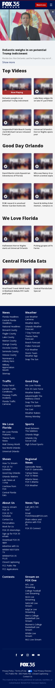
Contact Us (7, 519)
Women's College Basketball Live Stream (33, 627)
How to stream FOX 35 (9, 508)
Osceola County (9, 347)
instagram (27, 655)
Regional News (31, 460)
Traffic (6, 381)
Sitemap (6, 373)
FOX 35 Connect (33, 528)
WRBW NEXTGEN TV (10, 551)
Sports (29, 424)
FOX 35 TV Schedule (7, 468)
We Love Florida (33, 385)
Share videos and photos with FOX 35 (33, 522)
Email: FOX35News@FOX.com (36, 514)
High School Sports (34, 444)
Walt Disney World (11, 444)
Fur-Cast (29, 409)
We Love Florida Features (10, 433)
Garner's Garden (33, 405)
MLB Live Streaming (30, 598)
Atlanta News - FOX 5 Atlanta (32, 480)
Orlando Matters (10, 476)
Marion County (9, 340)
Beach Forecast (32, 342)
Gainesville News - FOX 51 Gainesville (34, 468)
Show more (8, 62)
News (6, 312)
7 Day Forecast (32, 332)
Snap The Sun (31, 359)
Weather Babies (32, 392)
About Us (8, 503)
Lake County (8, 337)
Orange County (9, 344)
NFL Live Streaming (30, 586)
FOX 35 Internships (11, 530)
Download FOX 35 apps (11, 541)
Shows (6, 459)
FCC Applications (10, 569)
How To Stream (9, 463)
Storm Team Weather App (31, 354)
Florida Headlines (10, 316)
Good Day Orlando (11, 473)
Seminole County (10, 351)
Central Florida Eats (9, 494)
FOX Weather (31, 349)
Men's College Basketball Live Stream (32, 618)
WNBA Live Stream (30, 634)
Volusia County (9, 354)
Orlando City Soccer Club (31, 439)
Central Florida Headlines (9, 321)
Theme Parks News (8, 439)
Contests (8, 577)
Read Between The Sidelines (32, 429)
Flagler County (9, 333)
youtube (33, 655)
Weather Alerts (32, 323)
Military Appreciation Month (8, 367)
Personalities (8, 523)
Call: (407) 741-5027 (32, 508)
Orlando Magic (32, 434)
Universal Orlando (10, 451)
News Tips (32, 503)
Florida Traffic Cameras (9, 402)
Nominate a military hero (8, 359)
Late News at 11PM (8, 481)
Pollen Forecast (32, 346)
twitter (22, 655)
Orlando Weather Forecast (33, 328)
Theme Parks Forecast (31, 337)
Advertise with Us (10, 546)
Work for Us (8, 526)
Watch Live (41, 5)
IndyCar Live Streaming (31, 610)
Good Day (31, 381)
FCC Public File (9, 565)
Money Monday (32, 416)
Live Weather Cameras (31, 318)
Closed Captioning (11, 562)
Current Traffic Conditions (9, 390)
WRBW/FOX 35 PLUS (9, 557)
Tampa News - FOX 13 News (32, 474)
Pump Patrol (8, 385)
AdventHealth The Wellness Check (33, 397)
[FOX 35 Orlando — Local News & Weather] (10, 4)
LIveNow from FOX (9, 487)
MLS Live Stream (33, 639)
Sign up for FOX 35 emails (11, 535)
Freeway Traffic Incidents (9, 396)
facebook (16, 655)
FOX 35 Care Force (34, 388)
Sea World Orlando (11, 447)
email (38, 655)
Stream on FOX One (32, 578)
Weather (31, 312)
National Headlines (11, 326)
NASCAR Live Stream (31, 604)
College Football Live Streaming (33, 592)
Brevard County (9, 330)
